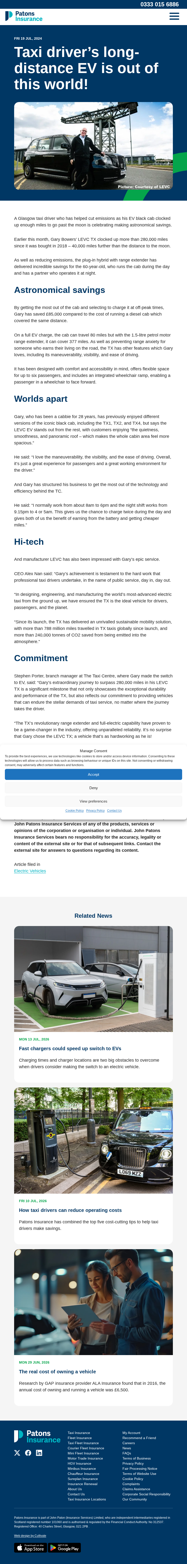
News (126, 1448)
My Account (131, 1433)
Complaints (131, 1484)
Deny (93, 788)
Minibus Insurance (82, 1468)
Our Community (134, 1499)
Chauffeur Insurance (83, 1474)
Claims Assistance (136, 1489)
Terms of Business (136, 1458)
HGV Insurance (79, 1463)
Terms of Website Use (139, 1474)
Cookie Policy (74, 810)
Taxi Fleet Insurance (83, 1443)
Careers (128, 1443)
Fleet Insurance (80, 1438)
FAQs (126, 1453)
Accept (93, 774)
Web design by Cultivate (30, 1535)
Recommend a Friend (139, 1438)
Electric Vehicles (30, 871)
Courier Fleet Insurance (86, 1448)
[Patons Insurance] (23, 16)
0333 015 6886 (159, 4)
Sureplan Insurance (83, 1479)
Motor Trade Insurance (85, 1458)
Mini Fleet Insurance (83, 1453)
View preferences (93, 801)
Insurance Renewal (82, 1484)
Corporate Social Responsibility (146, 1494)
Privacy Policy (95, 810)
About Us (75, 1489)
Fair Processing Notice (139, 1468)
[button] (175, 17)
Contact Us (114, 810)
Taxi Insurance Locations (87, 1499)
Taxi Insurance (79, 1433)
